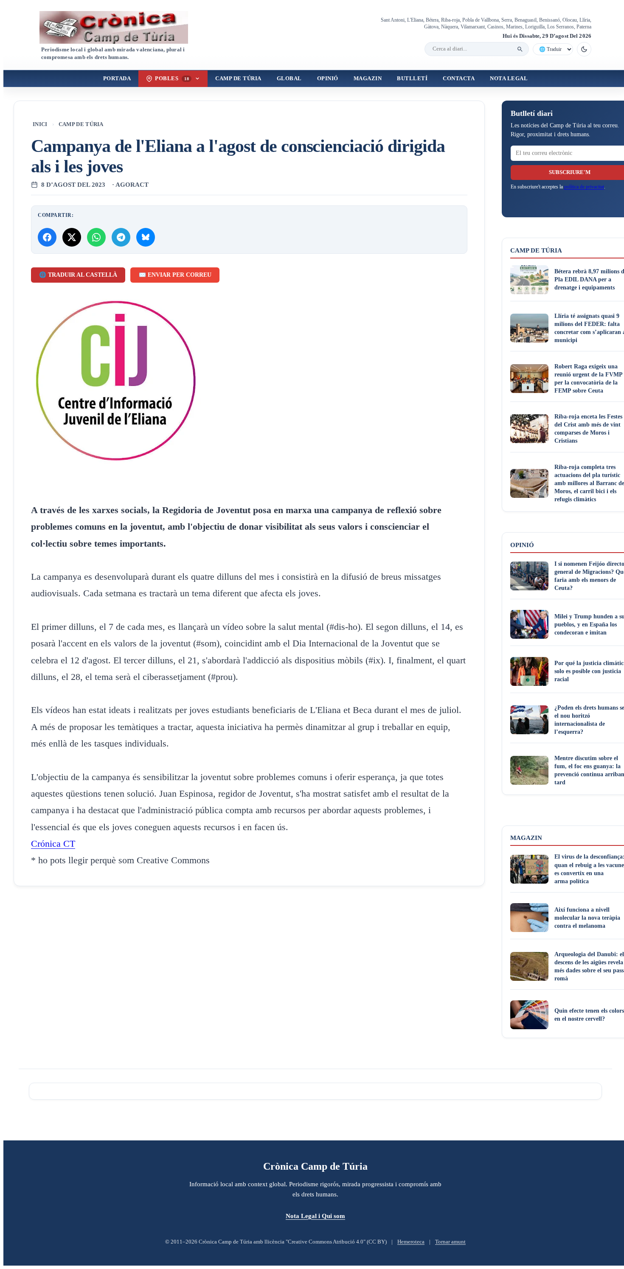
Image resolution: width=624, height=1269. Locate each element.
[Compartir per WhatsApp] (96, 237)
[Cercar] (520, 49)
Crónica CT (53, 844)
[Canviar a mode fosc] (584, 49)
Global (289, 78)
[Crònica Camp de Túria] (120, 27)
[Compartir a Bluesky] (145, 237)
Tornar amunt (450, 1242)
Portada (117, 78)
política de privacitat (584, 187)
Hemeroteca (410, 1242)
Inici (40, 124)
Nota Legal (509, 78)
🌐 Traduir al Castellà (78, 275)
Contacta (459, 78)
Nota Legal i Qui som (315, 1215)
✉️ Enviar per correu (175, 275)
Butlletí (412, 78)
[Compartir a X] (71, 237)
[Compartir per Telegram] (121, 237)
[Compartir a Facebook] (47, 237)
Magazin (368, 78)
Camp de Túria (238, 78)
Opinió (327, 78)
